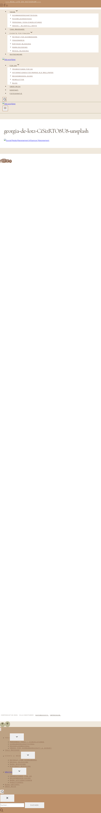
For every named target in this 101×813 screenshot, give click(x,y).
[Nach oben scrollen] (2, 724)
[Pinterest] (7, 6)
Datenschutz (42, 715)
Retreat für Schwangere (24, 37)
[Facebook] (4, 6)
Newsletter (18, 79)
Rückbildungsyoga (22, 19)
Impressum (55, 715)
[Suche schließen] (7, 798)
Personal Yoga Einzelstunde (27, 22)
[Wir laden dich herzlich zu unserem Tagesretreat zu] (94, 442)
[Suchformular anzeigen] (4, 99)
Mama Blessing (20, 47)
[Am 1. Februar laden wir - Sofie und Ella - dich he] (50, 347)
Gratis (8, 772)
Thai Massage (17, 29)
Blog (14, 83)
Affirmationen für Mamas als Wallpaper (32, 72)
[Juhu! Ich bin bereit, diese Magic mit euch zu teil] (7, 201)
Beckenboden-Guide (22, 76)
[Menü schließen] (0, 729)
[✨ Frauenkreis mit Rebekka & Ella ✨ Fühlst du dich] (65, 347)
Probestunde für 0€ (22, 69)
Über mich (15, 86)
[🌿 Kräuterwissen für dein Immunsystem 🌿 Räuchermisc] (79, 400)
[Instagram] (1, 6)
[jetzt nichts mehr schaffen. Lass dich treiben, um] (36, 227)
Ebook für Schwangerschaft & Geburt (31, 748)
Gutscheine (16, 54)
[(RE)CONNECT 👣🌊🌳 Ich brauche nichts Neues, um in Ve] (21, 235)
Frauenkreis (18, 40)
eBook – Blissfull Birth (24, 26)
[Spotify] (10, 162)
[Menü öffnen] (5, 108)
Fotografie (16, 93)
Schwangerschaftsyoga (24, 15)
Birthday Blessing (21, 44)
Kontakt (14, 90)
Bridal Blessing (20, 51)
